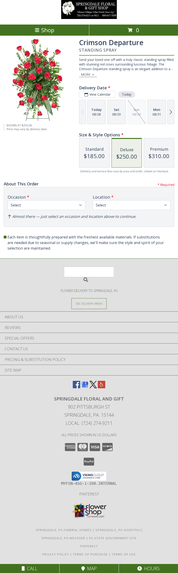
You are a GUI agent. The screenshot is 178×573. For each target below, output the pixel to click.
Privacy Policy (55, 554)
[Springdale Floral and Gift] (89, 18)
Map (91, 568)
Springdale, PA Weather (63, 538)
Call (31, 568)
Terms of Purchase (90, 554)
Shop (47, 30)
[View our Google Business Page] (85, 386)
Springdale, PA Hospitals (118, 530)
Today (126, 94)
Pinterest (89, 494)
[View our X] (93, 386)
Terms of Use (124, 554)
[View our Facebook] (76, 386)
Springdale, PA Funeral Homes (64, 530)
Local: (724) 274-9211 (89, 423)
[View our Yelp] (101, 386)
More (85, 74)
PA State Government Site (113, 538)
